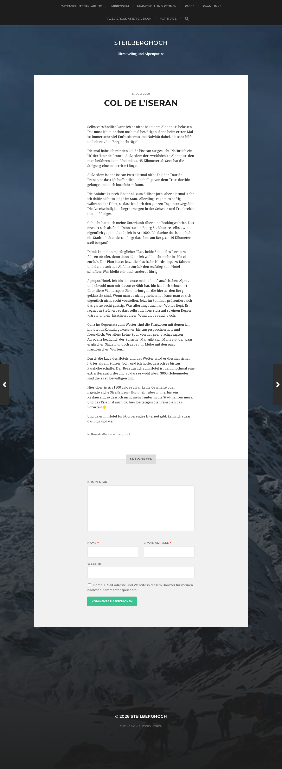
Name (93, 543)
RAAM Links (212, 6)
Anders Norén (150, 726)
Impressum (119, 6)
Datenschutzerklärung (81, 6)
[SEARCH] (187, 19)
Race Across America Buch (128, 18)
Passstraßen (100, 434)
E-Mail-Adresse (157, 543)
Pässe (189, 6)
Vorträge (168, 18)
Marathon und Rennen (157, 6)
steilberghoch (141, 42)
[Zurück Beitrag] (4, 384)
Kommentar (97, 482)
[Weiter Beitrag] (277, 384)
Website (94, 564)
